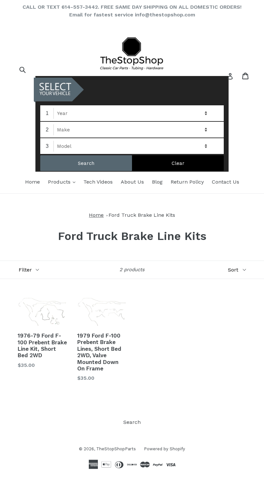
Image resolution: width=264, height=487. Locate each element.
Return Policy (187, 182)
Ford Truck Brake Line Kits (141, 215)
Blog (157, 182)
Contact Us (225, 182)
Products (63, 181)
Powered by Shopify (164, 448)
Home (32, 182)
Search (132, 422)
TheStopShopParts (116, 448)
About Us (132, 182)
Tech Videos (98, 182)
